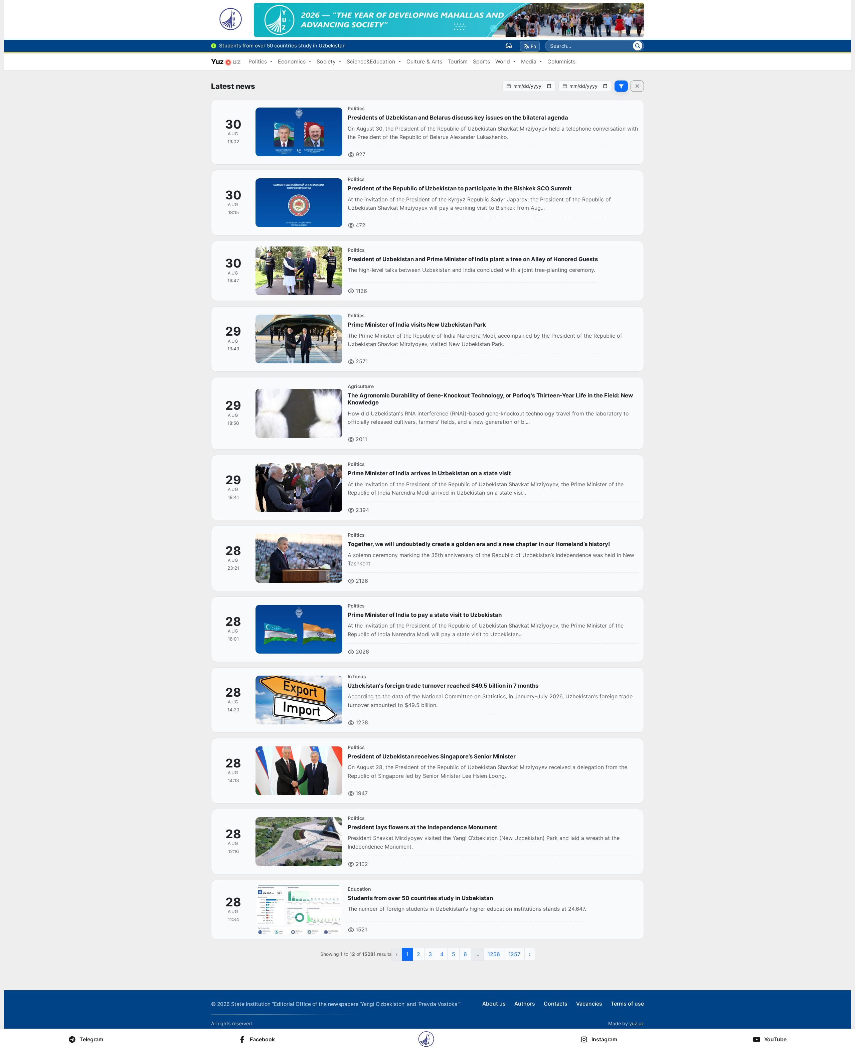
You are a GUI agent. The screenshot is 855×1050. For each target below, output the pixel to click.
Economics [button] (292, 61)
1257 (514, 954)
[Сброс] (637, 86)
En (533, 46)
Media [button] (529, 61)
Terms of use (627, 1003)
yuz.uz (636, 1023)
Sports (481, 61)
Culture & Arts (424, 61)
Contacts (555, 1003)
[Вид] (509, 46)
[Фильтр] (621, 86)
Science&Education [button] (372, 61)
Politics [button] (258, 61)
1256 (494, 954)
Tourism (458, 61)
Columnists (561, 61)
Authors (524, 1003)
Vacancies (589, 1003)
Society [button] (327, 61)
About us (494, 1003)
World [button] (503, 61)
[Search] (637, 45)
